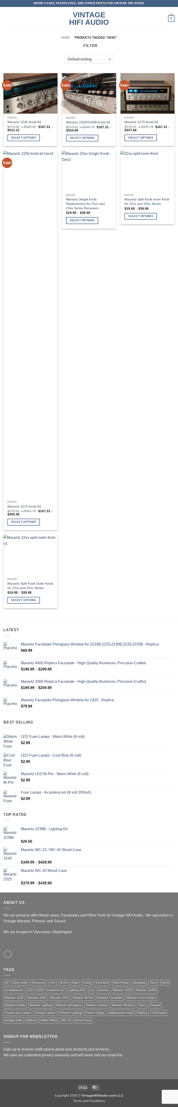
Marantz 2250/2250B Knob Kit (88, 122)
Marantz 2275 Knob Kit (24, 506)
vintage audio (14, 1020)
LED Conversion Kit (51, 990)
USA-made (158, 1012)
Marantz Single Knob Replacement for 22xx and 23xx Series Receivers (85, 203)
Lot (91, 990)
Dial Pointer (121, 982)
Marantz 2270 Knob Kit (141, 122)
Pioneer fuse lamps (18, 1012)
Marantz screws (96, 1005)
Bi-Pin (64, 982)
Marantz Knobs (15, 1005)
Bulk (75, 982)
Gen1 (153, 982)
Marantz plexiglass (69, 1005)
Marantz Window (123, 1005)
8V (7, 982)
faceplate (139, 982)
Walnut (31, 1020)
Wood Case (83, 1020)
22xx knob (20, 982)
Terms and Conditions (89, 1101)
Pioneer (155, 1005)
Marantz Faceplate (109, 997)
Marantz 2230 (14, 997)
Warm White (49, 1020)
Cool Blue (102, 982)
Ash (52, 982)
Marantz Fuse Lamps (141, 997)
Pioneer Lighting (70, 1012)
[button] (6, 18)
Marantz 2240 (37, 997)
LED (30, 990)
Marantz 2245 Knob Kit (24, 122)
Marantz (103, 990)
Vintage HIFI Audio (89, 18)
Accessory (38, 982)
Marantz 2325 (59, 997)
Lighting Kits (76, 990)
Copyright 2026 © (89, 1095)
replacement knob (121, 1012)
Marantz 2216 (122, 990)
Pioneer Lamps (45, 1012)
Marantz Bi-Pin (83, 997)
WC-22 (66, 1020)
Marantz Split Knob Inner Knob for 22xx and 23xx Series (146, 201)
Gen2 (165, 982)
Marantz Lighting (41, 1005)
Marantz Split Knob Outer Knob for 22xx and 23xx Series (30, 586)
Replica (142, 1012)
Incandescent (14, 990)
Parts (142, 1005)
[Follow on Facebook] (8, 954)
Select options (23, 137)
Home (65, 37)
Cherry (87, 982)
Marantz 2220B (146, 990)
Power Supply (95, 1012)
